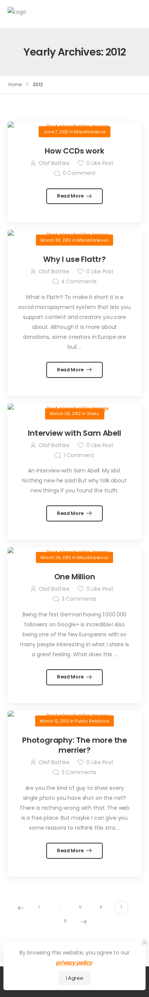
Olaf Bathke (54, 163)
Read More (71, 196)
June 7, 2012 (56, 131)
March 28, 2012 (65, 414)
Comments (79, 281)
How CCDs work (74, 150)
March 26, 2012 (55, 557)
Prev (21, 908)
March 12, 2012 (54, 721)
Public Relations (92, 721)
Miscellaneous (89, 131)
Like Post (99, 163)
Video (93, 414)
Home (15, 84)
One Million (74, 576)
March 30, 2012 (55, 240)
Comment (79, 173)
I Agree (74, 978)
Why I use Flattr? (74, 259)
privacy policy (74, 962)
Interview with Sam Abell (74, 433)
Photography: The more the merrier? (74, 745)
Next (84, 921)
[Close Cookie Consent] (145, 943)
